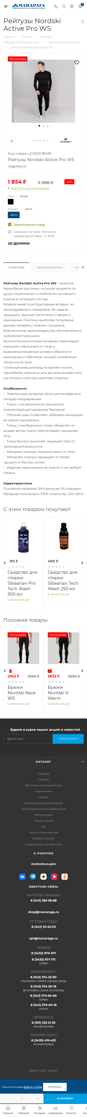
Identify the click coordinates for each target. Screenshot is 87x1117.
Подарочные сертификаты (43, 844)
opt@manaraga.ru (43, 938)
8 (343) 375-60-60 (43, 997)
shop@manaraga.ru (43, 912)
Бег (43, 826)
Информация (43, 864)
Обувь (43, 797)
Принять (55, 1087)
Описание (16, 267)
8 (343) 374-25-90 (43, 979)
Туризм (43, 779)
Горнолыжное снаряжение (43, 803)
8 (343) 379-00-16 (44, 1006)
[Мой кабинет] (72, 7)
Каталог (43, 761)
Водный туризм (44, 838)
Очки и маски (43, 820)
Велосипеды (44, 814)
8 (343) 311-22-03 (43, 927)
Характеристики (49, 267)
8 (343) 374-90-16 (43, 988)
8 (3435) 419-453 (43, 1042)
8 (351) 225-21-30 (44, 1024)
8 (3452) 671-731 (43, 961)
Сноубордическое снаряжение (43, 809)
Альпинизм (43, 791)
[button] (39, 125)
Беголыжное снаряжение (43, 785)
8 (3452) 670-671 (43, 953)
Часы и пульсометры (43, 832)
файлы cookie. (33, 1087)
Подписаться (68, 738)
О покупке (43, 853)
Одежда (43, 773)
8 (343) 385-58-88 (44, 900)
